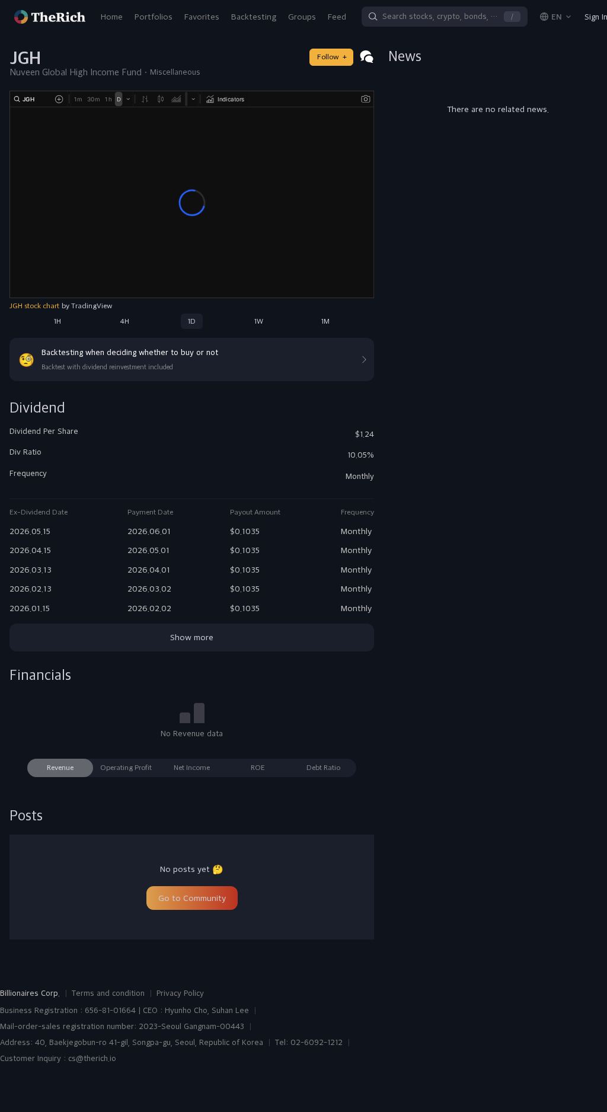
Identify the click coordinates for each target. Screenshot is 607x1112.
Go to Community (192, 898)
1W (258, 321)
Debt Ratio (323, 767)
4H (124, 321)
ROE (258, 767)
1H (57, 321)
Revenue (60, 767)
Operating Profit (126, 767)
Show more (191, 637)
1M (325, 321)
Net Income (192, 767)
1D (192, 321)
